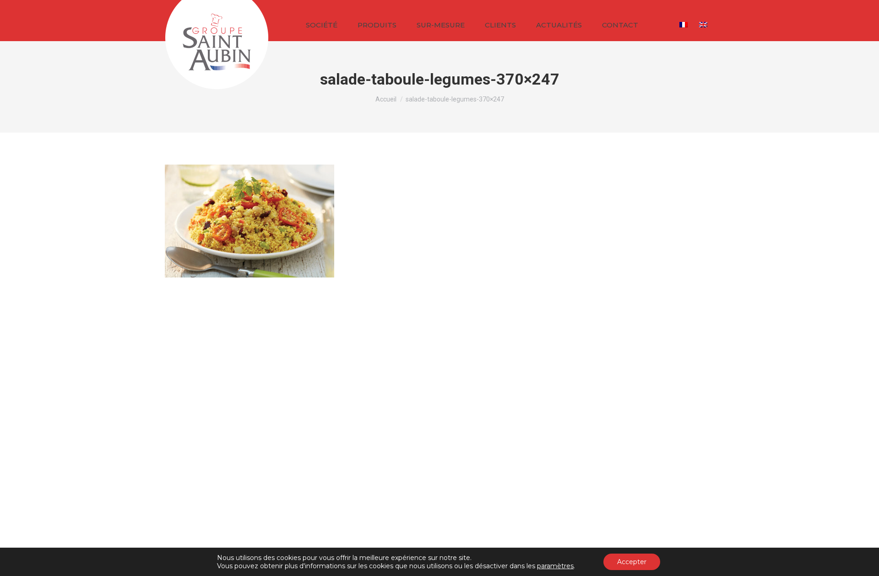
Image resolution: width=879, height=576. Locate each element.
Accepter (631, 562)
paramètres (555, 566)
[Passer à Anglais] (704, 24)
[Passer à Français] (685, 24)
